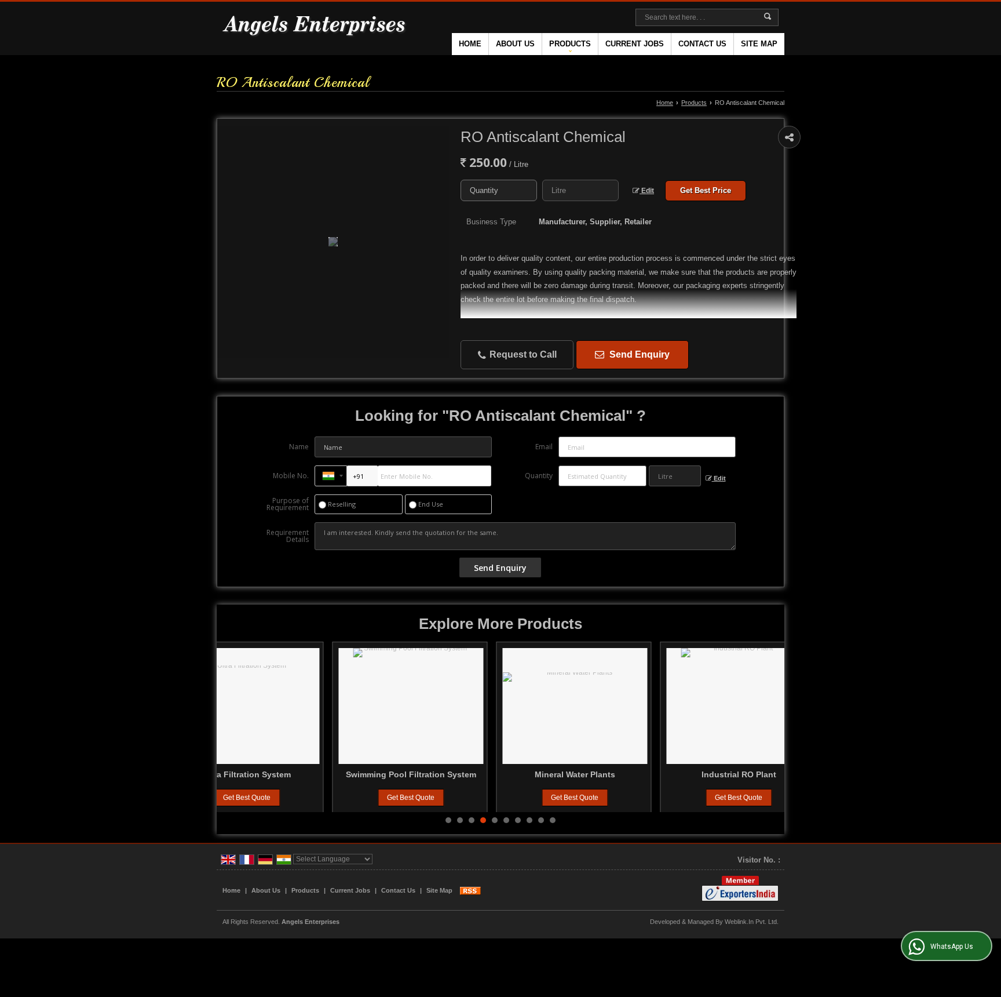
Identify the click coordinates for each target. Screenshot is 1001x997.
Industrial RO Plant (627, 774)
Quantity (539, 476)
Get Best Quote (299, 798)
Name (299, 447)
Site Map (759, 43)
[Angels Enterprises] (315, 28)
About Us (515, 43)
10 (553, 820)
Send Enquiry (638, 354)
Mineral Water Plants (463, 774)
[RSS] (470, 890)
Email (544, 447)
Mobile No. (291, 476)
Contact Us (702, 43)
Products (570, 43)
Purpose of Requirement (287, 504)
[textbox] (580, 190)
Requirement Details (287, 536)
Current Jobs (634, 43)
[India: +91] (331, 475)
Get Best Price (705, 190)
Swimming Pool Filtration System (299, 774)
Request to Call (522, 354)
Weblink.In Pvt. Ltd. (752, 921)
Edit (647, 191)
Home (470, 43)
